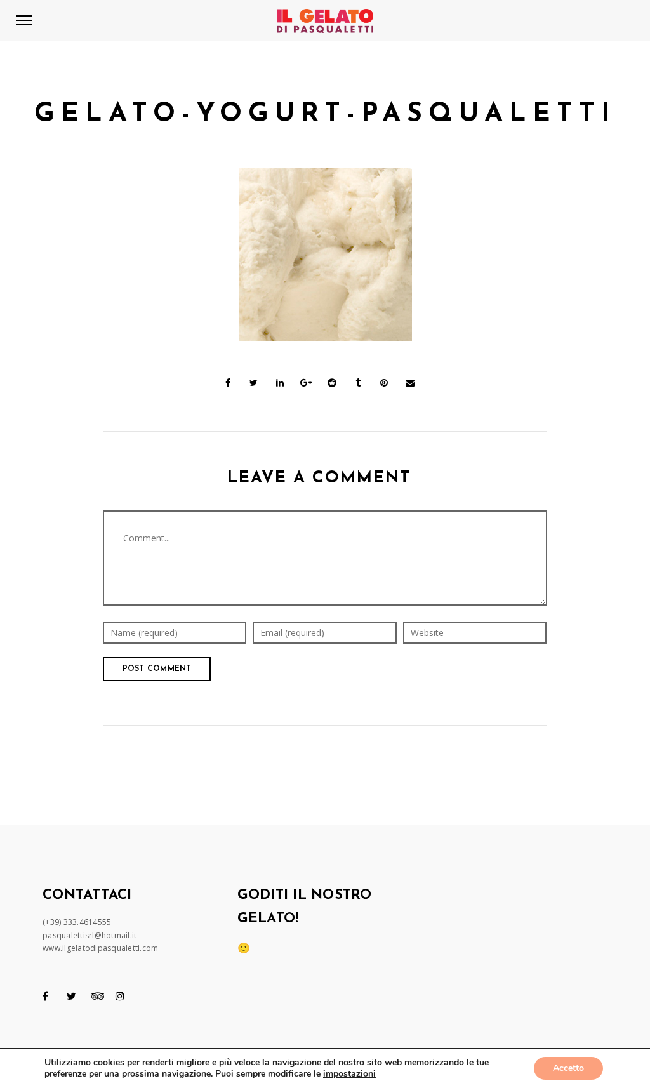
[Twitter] (71, 996)
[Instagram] (120, 996)
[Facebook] (45, 996)
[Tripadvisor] (98, 996)
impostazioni (349, 1074)
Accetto (568, 1068)
